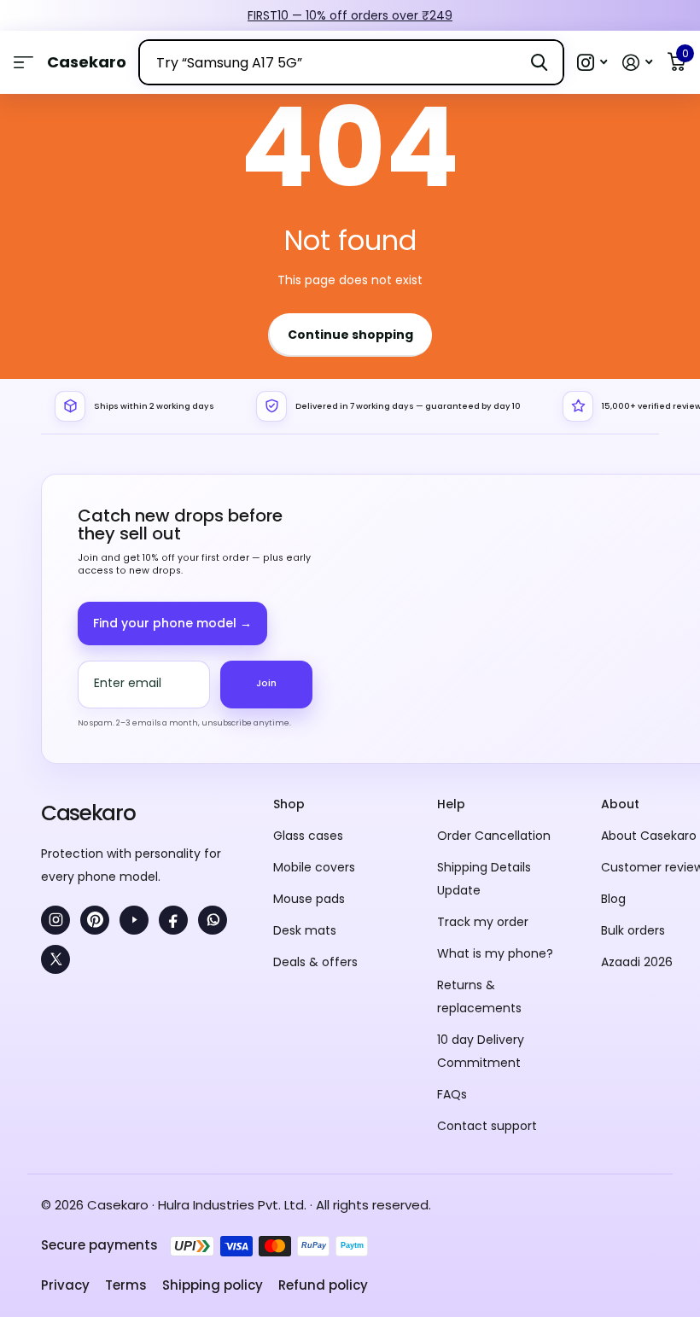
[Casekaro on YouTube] (134, 920)
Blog (613, 898)
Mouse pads (309, 898)
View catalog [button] (23, 62)
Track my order (482, 921)
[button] (592, 63)
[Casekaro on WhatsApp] (212, 920)
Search (539, 62)
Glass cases (308, 835)
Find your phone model (172, 623)
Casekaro (88, 813)
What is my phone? (495, 953)
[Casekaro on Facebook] (173, 920)
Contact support (487, 1125)
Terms (126, 1285)
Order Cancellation (494, 835)
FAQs (452, 1094)
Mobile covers (314, 867)
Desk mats (304, 930)
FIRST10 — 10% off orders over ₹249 (350, 15)
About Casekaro (649, 835)
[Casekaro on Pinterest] (94, 920)
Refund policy (323, 1285)
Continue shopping (350, 334)
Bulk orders (633, 930)
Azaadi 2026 (637, 961)
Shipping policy (212, 1285)
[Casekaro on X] (55, 959)
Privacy (65, 1285)
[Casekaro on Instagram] (55, 920)
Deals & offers (315, 961)
